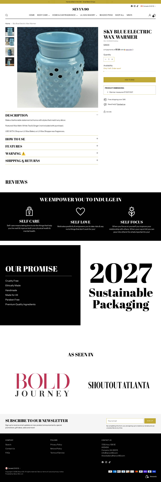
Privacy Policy (56, 444)
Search (8, 444)
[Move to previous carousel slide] (149, 340)
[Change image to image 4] (9, 61)
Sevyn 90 (21, 472)
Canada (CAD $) (148, 6)
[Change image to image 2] (9, 41)
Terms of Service (57, 453)
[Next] (112, 2)
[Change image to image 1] (9, 31)
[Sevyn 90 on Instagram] (135, 6)
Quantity (107, 55)
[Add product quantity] (112, 59)
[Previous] (49, 2)
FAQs (7, 453)
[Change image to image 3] (9, 51)
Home (7, 23)
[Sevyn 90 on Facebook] (132, 6)
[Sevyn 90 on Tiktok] (137, 6)
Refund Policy (56, 449)
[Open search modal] (6, 15)
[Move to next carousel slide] (154, 340)
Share (109, 112)
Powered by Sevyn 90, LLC (14, 474)
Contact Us (10, 449)
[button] (130, 50)
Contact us (121, 104)
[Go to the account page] (150, 15)
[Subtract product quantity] (106, 59)
